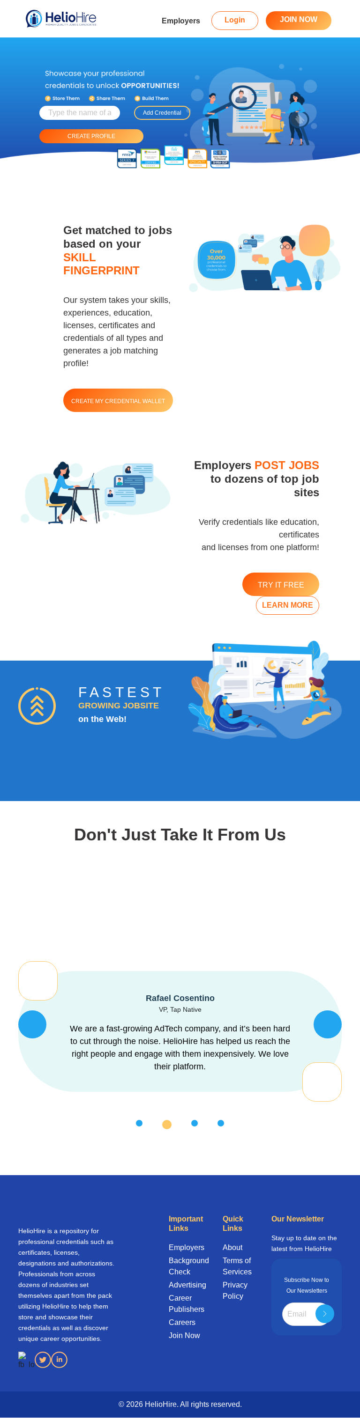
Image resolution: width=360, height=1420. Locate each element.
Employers (181, 21)
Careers (182, 1322)
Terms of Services (237, 1266)
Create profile (91, 136)
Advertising (185, 1285)
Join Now (184, 1335)
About (232, 1247)
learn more (287, 605)
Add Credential (162, 113)
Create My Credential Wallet (118, 401)
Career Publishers (185, 1303)
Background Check (185, 1266)
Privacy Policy (235, 1290)
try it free (281, 585)
